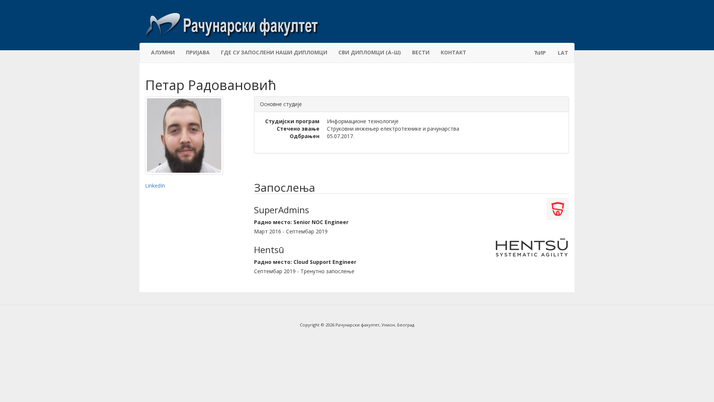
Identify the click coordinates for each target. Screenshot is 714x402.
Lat (563, 52)
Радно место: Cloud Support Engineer (305, 261)
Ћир (540, 52)
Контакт (453, 52)
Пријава (198, 52)
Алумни (163, 52)
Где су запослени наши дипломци (274, 52)
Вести (421, 52)
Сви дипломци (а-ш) (369, 52)
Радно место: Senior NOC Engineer (301, 222)
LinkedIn (155, 185)
